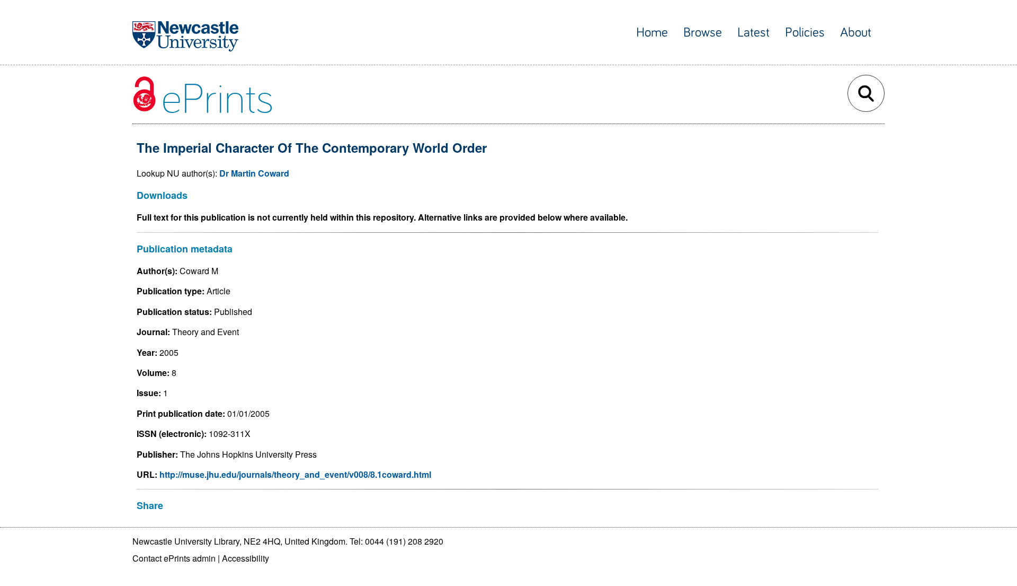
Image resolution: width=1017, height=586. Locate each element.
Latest (753, 32)
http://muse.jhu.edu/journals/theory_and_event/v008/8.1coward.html (295, 474)
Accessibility (245, 558)
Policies (805, 32)
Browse (702, 32)
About (855, 32)
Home (652, 32)
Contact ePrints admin (174, 558)
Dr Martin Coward (254, 173)
